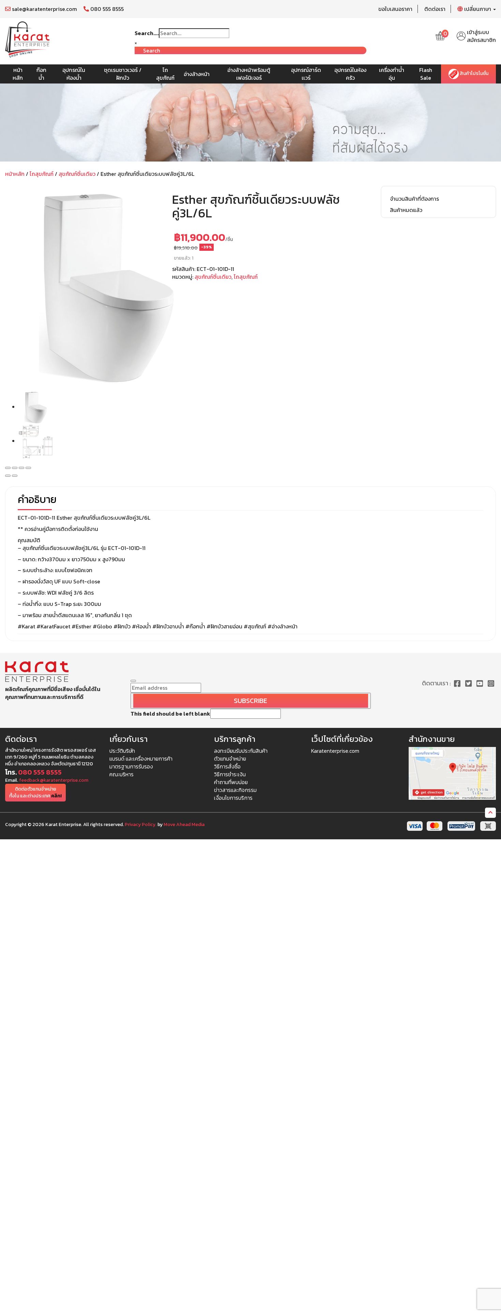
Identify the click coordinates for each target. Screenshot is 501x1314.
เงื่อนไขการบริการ (233, 798)
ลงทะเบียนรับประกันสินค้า (241, 751)
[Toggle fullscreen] (21, 468)
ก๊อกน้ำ (41, 74)
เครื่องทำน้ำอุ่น (391, 74)
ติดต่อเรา (434, 9)
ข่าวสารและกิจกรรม (235, 790)
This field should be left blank (170, 714)
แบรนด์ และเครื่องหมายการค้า (140, 758)
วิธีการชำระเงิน (230, 774)
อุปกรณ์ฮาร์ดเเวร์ (306, 74)
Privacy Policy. (140, 824)
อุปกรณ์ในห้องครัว (350, 74)
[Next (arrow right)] (14, 476)
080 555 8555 (106, 9)
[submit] (133, 681)
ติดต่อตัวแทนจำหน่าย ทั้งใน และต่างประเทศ (35, 792)
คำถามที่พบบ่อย (231, 782)
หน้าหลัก (18, 74)
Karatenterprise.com (335, 751)
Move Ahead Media (184, 824)
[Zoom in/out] (28, 468)
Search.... (147, 33)
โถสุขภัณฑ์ (165, 74)
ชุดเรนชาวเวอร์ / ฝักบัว (122, 74)
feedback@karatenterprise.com (53, 780)
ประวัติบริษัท (122, 751)
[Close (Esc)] (8, 468)
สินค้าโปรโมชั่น (473, 73)
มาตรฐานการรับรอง (131, 766)
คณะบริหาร (121, 774)
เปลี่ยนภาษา (477, 9)
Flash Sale (425, 74)
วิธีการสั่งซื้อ (227, 766)
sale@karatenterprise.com (44, 9)
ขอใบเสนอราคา (395, 9)
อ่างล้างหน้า (197, 74)
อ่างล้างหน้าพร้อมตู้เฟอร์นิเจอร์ (248, 74)
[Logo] (27, 39)
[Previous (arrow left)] (8, 476)
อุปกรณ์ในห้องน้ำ (73, 74)
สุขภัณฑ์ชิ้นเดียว (77, 174)
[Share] (14, 468)
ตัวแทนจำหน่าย (230, 758)
